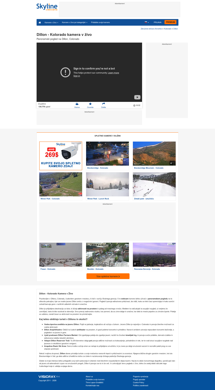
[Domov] (40, 22)
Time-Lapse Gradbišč (94, 382)
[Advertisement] (119, 10)
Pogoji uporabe (139, 379)
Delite (103, 107)
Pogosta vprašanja (140, 376)
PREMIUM (170, 22)
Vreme (77, 107)
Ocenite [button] (90, 107)
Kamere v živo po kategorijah (74, 22)
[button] (147, 22)
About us (89, 376)
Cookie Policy (138, 382)
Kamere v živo (51, 22)
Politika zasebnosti (140, 385)
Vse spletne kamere (107, 276)
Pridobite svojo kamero (100, 22)
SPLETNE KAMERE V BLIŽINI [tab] (108, 135)
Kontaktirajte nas (92, 385)
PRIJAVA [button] (157, 22)
